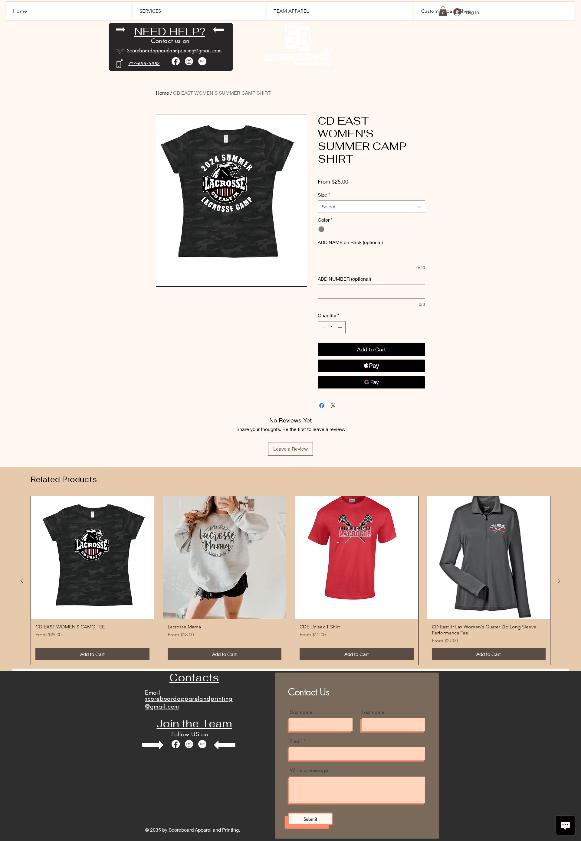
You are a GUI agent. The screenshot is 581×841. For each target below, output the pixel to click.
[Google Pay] (371, 382)
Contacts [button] (194, 677)
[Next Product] (559, 580)
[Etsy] (202, 61)
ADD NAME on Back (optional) (350, 242)
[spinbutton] (331, 327)
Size (324, 194)
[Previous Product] (21, 580)
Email (296, 741)
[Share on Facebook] (321, 405)
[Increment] (340, 327)
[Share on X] (333, 405)
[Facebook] (176, 61)
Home (162, 93)
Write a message (309, 770)
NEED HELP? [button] (169, 31)
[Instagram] (189, 61)
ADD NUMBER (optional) (344, 279)
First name (301, 712)
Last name (373, 712)
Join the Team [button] (194, 723)
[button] (443, 11)
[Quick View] (92, 557)
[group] (290, 581)
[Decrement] (323, 327)
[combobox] (371, 206)
